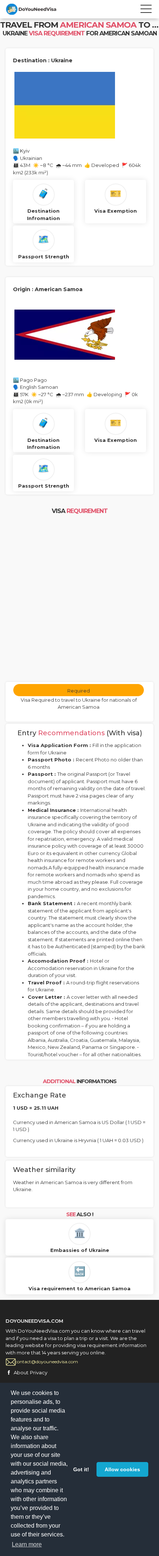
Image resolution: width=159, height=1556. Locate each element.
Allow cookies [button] (122, 1469)
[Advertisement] (79, 599)
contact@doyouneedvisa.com (46, 1361)
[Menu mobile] (146, 10)
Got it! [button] (81, 1469)
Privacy (38, 1372)
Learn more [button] (27, 1544)
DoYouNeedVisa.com (39, 9)
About (21, 1372)
